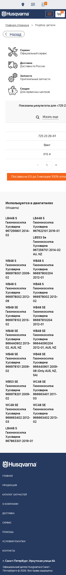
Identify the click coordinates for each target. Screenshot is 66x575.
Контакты (33, 4)
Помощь (8, 532)
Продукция (9, 485)
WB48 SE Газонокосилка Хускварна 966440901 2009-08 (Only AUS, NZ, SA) (45, 364)
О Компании (10, 504)
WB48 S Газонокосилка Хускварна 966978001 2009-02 (18, 269)
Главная (7, 476)
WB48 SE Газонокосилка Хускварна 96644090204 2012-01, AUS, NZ (44, 339)
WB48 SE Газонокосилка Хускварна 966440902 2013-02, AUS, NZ (18, 339)
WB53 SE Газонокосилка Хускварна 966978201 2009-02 (18, 390)
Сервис (7, 523)
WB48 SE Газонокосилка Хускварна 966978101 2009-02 (18, 362)
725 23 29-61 (47, 136)
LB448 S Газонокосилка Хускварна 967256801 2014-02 (18, 226)
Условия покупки (13, 541)
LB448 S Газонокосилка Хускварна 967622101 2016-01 (46, 224)
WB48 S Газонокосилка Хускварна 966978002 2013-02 (45, 292)
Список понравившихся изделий (43, 4)
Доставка (23, 4)
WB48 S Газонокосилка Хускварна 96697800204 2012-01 (43, 269)
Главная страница (17, 25)
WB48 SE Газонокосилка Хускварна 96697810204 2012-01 (43, 315)
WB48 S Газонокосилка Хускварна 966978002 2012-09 (18, 292)
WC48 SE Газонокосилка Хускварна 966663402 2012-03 (18, 413)
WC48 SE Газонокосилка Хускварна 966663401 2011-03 (45, 390)
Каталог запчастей (14, 494)
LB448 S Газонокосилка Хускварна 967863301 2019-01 (19, 434)
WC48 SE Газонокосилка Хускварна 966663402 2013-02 (45, 413)
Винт (47, 145)
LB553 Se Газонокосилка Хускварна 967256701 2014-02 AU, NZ (46, 245)
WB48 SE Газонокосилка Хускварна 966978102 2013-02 (18, 315)
